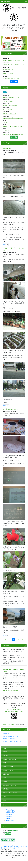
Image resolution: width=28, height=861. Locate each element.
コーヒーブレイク (7, 109)
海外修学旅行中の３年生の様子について (13, 60)
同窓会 (4, 800)
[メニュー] (26, 1)
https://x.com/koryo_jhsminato (10, 690)
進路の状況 (6, 789)
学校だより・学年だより (9, 766)
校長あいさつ (6, 763)
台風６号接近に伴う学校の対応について (13, 65)
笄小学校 (8, 818)
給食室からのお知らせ (9, 770)
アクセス (5, 796)
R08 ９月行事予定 (8, 101)
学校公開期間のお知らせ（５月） (12, 78)
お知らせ (5, 751)
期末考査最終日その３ (11, 409)
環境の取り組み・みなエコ (10, 792)
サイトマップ (15, 848)
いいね (5, 244)
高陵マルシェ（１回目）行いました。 (13, 118)
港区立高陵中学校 (5, 1)
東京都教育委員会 (10, 811)
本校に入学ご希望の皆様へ (10, 785)
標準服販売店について (9, 738)
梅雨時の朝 (7, 148)
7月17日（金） (7, 130)
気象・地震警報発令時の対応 (10, 736)
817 (19, 639)
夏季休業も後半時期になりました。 (12, 97)
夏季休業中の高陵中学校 (9, 114)
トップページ (6, 748)
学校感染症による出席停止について (12, 741)
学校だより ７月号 (8, 122)
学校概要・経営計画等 (9, 759)
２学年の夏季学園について (10, 105)
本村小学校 (9, 816)
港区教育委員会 (10, 820)
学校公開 (5, 781)
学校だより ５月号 (8, 73)
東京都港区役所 (10, 813)
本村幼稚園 (9, 814)
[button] (3, 43)
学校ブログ (6, 755)
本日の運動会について (9, 69)
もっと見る (14, 81)
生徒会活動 (6, 774)
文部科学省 (9, 809)
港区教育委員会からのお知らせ (9, 724)
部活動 (4, 777)
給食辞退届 (6, 733)
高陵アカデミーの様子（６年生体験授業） (14, 134)
